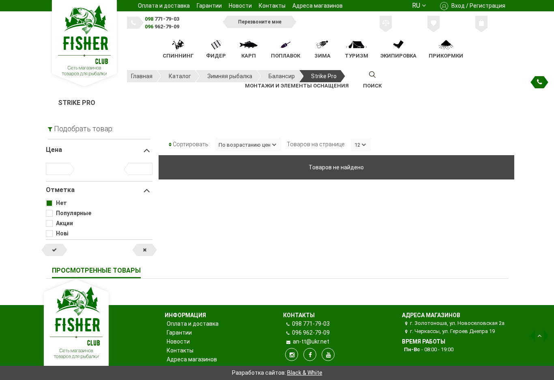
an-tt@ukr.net (310, 341)
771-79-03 (162, 19)
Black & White (304, 372)
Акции (64, 223)
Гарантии (209, 5)
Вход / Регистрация (477, 5)
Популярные (73, 213)
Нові (62, 233)
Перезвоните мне (259, 22)
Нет (61, 203)
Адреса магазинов (317, 5)
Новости (240, 5)
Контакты (272, 5)
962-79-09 (162, 26)
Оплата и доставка (164, 5)
